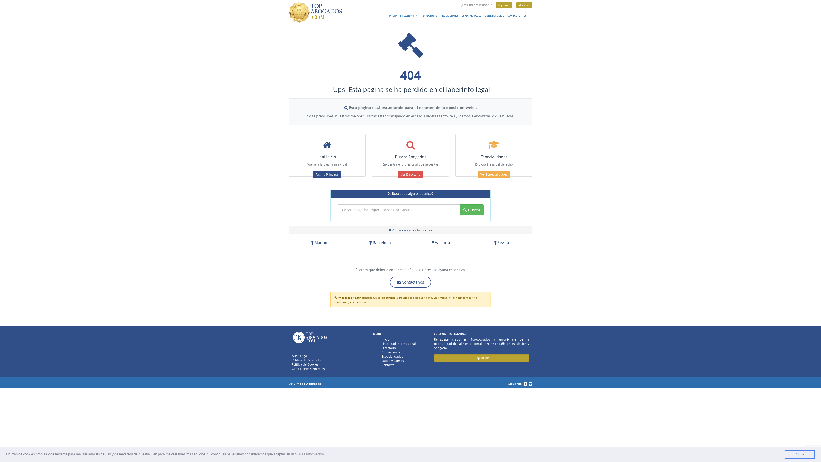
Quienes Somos (494, 15)
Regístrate (504, 5)
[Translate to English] (525, 15)
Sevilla (502, 242)
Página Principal (327, 174)
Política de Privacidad (307, 360)
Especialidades (471, 15)
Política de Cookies (305, 364)
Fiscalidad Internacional (399, 344)
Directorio (430, 15)
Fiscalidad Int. (409, 15)
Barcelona (381, 242)
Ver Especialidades (493, 174)
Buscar (473, 209)
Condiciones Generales (308, 369)
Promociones (449, 15)
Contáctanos (412, 282)
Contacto (513, 15)
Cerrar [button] (800, 454)
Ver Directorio (410, 174)
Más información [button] (311, 454)
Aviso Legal (300, 356)
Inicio (393, 15)
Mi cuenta (524, 5)
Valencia (442, 242)
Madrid (320, 242)
